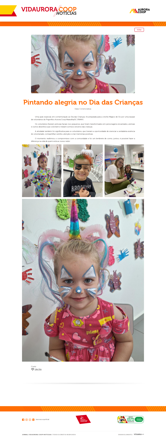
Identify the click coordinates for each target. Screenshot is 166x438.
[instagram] (27, 419)
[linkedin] (34, 419)
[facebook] (23, 419)
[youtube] (30, 419)
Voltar (139, 30)
